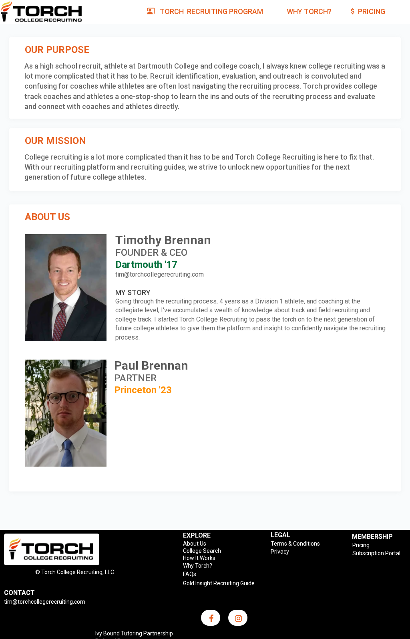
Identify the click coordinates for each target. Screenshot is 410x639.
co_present (151, 11)
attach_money (353, 11)
